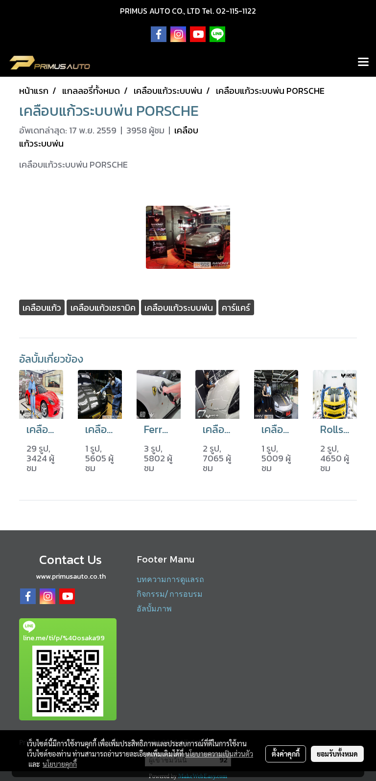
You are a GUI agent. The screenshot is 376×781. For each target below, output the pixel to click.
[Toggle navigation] (363, 62)
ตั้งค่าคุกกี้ (286, 753)
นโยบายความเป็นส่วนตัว (219, 753)
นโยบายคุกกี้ (60, 763)
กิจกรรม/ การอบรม (170, 593)
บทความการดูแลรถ (170, 579)
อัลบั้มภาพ (154, 608)
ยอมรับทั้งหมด (337, 753)
